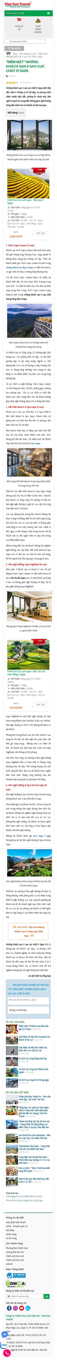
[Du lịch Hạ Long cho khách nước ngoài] (12, 1072)
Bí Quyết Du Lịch (29, 1200)
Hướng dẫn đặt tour (15, 1252)
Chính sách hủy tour (15, 1260)
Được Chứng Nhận (15, 1269)
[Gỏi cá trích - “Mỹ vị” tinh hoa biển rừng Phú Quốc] (12, 1171)
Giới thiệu (10, 1230)
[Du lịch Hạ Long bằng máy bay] (12, 1061)
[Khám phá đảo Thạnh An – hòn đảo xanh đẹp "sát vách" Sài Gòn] (12, 1099)
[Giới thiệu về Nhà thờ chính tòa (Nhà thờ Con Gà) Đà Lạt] (12, 1050)
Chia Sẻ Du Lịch (13, 1200)
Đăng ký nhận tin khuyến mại (20, 1290)
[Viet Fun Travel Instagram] (15, 1307)
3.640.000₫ (16, 236)
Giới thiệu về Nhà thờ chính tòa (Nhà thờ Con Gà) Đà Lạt (33, 1049)
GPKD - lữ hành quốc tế (16, 1226)
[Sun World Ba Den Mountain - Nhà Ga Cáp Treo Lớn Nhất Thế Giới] (12, 1138)
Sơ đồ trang (11, 1238)
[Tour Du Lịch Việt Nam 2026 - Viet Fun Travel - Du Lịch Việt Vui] (18, 4)
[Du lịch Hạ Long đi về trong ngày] (12, 1083)
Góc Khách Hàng (14, 1243)
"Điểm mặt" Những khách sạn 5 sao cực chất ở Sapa (27, 55)
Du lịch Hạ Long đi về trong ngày (34, 1079)
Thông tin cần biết (15, 1217)
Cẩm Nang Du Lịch (27, 53)
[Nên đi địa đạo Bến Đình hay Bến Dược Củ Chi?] (12, 1182)
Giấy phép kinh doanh (16, 1222)
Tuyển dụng (11, 1234)
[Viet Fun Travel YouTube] (21, 1307)
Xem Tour (40, 233)
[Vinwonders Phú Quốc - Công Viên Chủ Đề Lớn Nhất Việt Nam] (12, 1149)
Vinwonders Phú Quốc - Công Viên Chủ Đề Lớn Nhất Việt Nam (34, 1147)
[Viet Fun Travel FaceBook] (8, 1307)
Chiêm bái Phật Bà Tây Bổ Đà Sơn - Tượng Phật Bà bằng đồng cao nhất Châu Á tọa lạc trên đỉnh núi (34, 1124)
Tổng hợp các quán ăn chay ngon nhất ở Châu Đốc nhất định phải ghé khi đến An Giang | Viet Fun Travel (34, 1112)
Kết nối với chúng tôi (16, 1302)
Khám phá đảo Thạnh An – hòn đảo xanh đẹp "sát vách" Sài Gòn (35, 1098)
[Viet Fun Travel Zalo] (27, 1307)
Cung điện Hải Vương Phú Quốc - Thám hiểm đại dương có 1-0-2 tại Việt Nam (34, 1159)
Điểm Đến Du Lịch (32, 1196)
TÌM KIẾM (15, 48)
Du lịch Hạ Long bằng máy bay (33, 1058)
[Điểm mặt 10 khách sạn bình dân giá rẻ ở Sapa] (12, 1029)
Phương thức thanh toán (17, 1248)
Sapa (40, 1200)
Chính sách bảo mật (15, 1256)
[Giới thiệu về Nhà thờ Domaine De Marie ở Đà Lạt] (12, 1039)
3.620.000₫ (16, 707)
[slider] (12, 82)
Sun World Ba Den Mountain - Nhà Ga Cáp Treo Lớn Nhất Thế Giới (34, 1137)
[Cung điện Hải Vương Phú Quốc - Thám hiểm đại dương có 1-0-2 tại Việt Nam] (12, 1160)
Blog (15, 53)
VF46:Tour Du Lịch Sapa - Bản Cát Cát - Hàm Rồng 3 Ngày (26, 673)
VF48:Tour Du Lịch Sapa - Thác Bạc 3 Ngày (25, 201)
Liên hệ (9, 1264)
